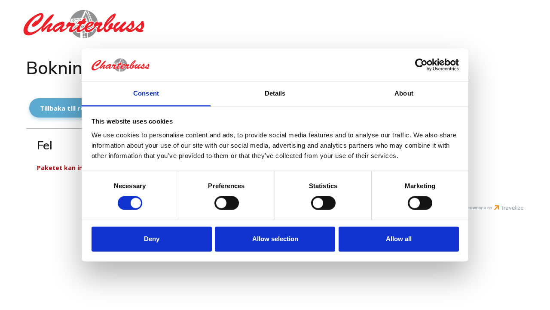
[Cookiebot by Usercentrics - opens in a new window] (421, 65)
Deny (151, 238)
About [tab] (403, 93)
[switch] (226, 203)
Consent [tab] (146, 93)
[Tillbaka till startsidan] (94, 24)
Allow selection (275, 238)
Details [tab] (275, 93)
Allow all (399, 238)
